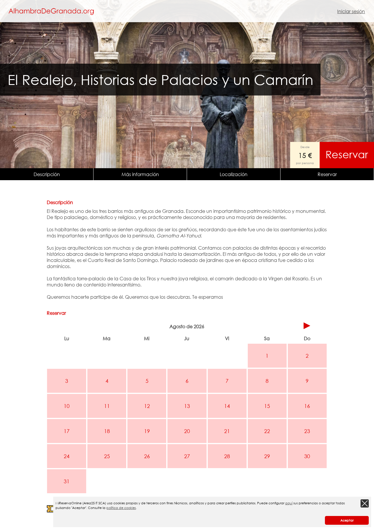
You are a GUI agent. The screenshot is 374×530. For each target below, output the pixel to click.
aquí (288, 503)
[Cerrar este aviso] (365, 503)
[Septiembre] (307, 326)
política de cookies (121, 507)
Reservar (346, 154)
